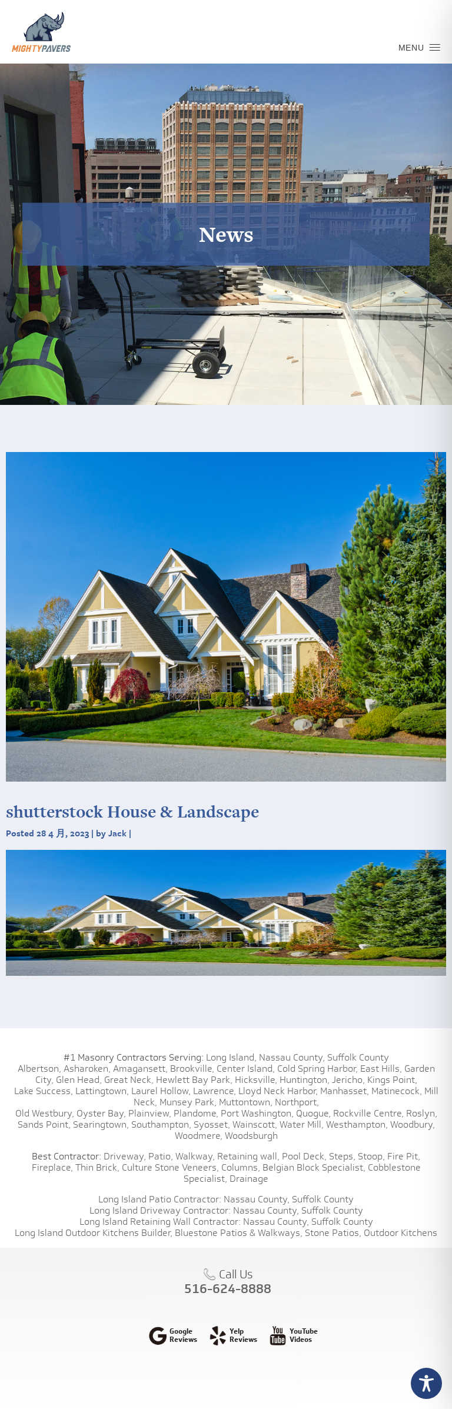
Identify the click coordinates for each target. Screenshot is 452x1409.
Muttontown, (245, 1102)
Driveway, (125, 1156)
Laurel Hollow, (161, 1090)
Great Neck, (129, 1079)
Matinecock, (396, 1090)
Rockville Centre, (368, 1113)
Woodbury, (412, 1124)
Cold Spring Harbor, (317, 1068)
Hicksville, (256, 1079)
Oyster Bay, (101, 1113)
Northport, (297, 1102)
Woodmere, (198, 1135)
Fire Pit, (403, 1156)
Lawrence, (214, 1090)
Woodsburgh (251, 1135)
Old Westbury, (44, 1113)
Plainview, (149, 1113)
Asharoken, (87, 1068)
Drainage (249, 1178)
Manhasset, (344, 1090)
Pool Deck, (304, 1156)
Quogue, (313, 1113)
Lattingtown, (102, 1090)
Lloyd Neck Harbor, (278, 1090)
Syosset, (212, 1124)
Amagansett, (140, 1068)
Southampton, (161, 1124)
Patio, (160, 1156)
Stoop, (371, 1156)
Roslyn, (421, 1113)
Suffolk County (358, 1057)
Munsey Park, (188, 1102)
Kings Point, (392, 1079)
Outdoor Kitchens (400, 1232)
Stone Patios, (333, 1232)
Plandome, (196, 1113)
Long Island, (230, 1057)
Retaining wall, (248, 1156)
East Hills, (381, 1068)
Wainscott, (254, 1124)
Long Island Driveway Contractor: (160, 1210)
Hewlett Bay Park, (194, 1079)
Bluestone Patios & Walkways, (239, 1232)
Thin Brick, (97, 1167)
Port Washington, (257, 1113)
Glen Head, (79, 1079)
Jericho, (348, 1079)
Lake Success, (43, 1090)
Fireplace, (52, 1167)
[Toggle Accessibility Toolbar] (426, 1383)
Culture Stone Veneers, (170, 1167)
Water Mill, (302, 1124)
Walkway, (195, 1156)
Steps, (342, 1156)
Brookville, (192, 1068)
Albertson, (39, 1068)
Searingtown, (101, 1124)
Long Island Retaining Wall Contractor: (160, 1221)
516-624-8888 (227, 1288)
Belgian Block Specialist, (313, 1167)
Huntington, (305, 1079)
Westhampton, (357, 1124)
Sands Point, (44, 1124)
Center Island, (246, 1068)
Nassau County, (292, 1057)
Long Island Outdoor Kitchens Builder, (93, 1232)
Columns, (240, 1167)
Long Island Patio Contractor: (159, 1199)
